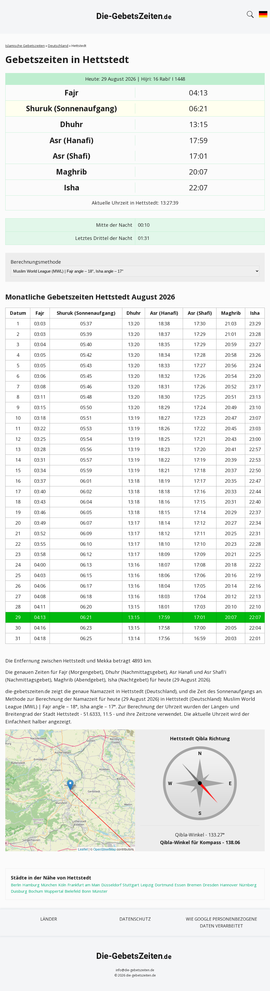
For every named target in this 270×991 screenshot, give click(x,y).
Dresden (211, 884)
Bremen (194, 884)
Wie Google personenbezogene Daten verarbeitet (221, 922)
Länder (48, 919)
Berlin (16, 884)
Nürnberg (248, 884)
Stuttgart (131, 884)
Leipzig (147, 884)
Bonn (86, 891)
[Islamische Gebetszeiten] (135, 17)
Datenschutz (135, 919)
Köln (62, 884)
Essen (180, 884)
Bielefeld (72, 891)
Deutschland (58, 45)
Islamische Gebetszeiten (25, 45)
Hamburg (31, 884)
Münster (100, 891)
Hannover (229, 884)
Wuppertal (53, 891)
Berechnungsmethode (36, 262)
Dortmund (164, 884)
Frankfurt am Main (84, 884)
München (49, 884)
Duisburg (19, 891)
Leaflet (83, 849)
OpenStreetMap (104, 849)
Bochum (35, 891)
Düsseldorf (111, 884)
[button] (70, 785)
